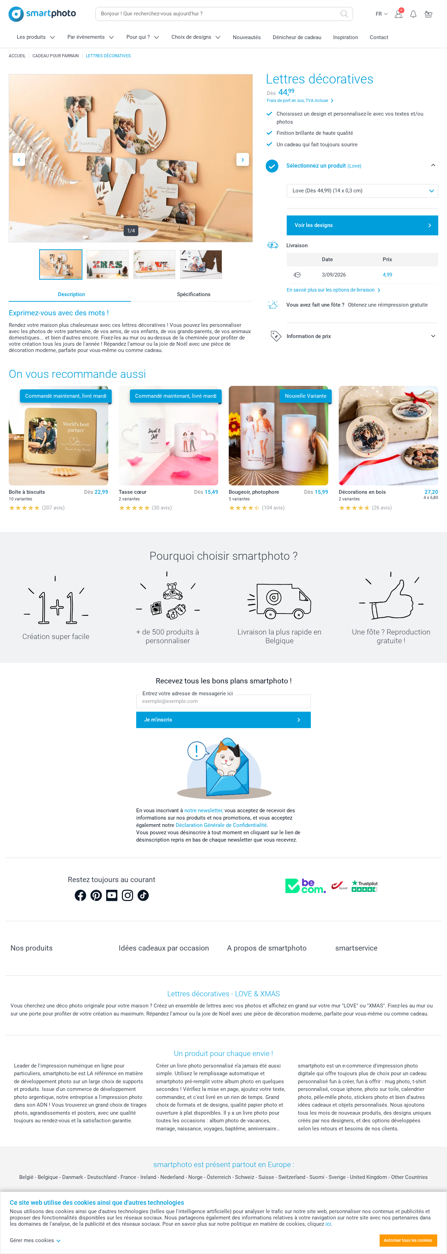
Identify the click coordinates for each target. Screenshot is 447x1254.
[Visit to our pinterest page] (96, 895)
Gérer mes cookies (32, 1240)
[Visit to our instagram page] (127, 895)
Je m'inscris (158, 720)
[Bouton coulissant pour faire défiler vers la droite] (242, 159)
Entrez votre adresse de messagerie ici (187, 693)
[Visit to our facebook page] (80, 895)
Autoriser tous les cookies (408, 1240)
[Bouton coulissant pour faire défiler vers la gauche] (19, 159)
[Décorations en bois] (388, 435)
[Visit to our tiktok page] (143, 895)
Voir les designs (314, 225)
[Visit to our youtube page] (111, 895)
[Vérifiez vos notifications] (413, 13)
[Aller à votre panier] (428, 13)
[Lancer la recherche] (344, 14)
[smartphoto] (42, 14)
